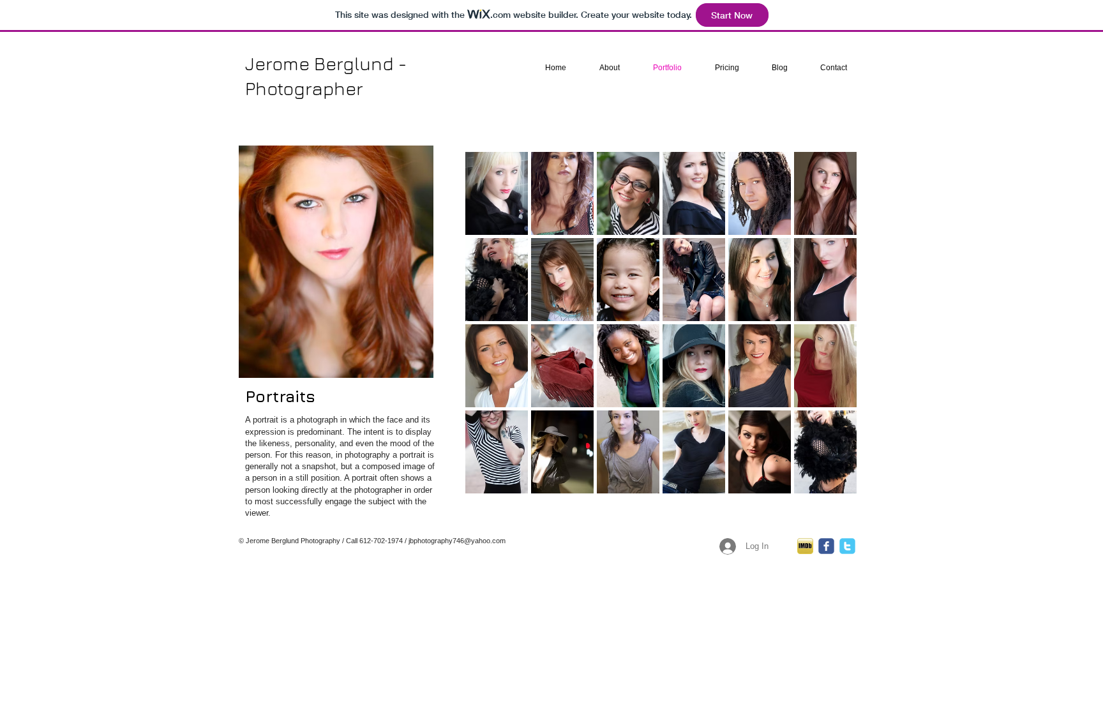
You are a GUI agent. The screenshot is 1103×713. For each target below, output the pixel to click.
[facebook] (826, 546)
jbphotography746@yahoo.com (457, 540)
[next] (829, 334)
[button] (496, 193)
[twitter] (847, 546)
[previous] (492, 334)
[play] (830, 483)
